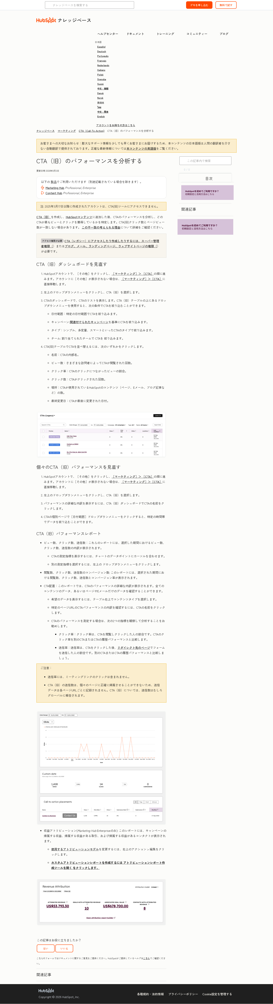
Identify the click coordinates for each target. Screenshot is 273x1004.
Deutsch (101, 51)
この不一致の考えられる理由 (101, 227)
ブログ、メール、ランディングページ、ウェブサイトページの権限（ (111, 246)
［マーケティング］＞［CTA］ (141, 279)
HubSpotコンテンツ (79, 217)
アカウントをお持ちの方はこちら (115, 125)
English (101, 116)
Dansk (100, 93)
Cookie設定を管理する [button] (217, 994)
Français (101, 60)
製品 (54, 181)
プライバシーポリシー (183, 994)
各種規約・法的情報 (150, 994)
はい (45, 948)
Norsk (100, 97)
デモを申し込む (199, 5)
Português (102, 55)
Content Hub (54, 193)
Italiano (101, 69)
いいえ (64, 948)
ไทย (99, 107)
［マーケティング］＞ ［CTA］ (133, 273)
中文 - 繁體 (102, 88)
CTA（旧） (43, 217)
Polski (100, 74)
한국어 (100, 102)
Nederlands (103, 65)
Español (101, 46)
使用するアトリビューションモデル (75, 849)
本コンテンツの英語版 (141, 148)
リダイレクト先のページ (133, 647)
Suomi (100, 83)
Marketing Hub (55, 187)
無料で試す (226, 5)
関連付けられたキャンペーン (89, 322)
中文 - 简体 (102, 111)
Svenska (101, 79)
